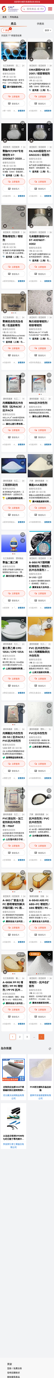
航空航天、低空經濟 (38, 66)
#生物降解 (7, 860)
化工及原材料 (8, 66)
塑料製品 (19, 558)
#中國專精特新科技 (37, 522)
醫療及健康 (34, 896)
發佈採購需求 (13, 1372)
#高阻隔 (6, 608)
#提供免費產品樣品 (11, 281)
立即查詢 (16, 96)
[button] (13, 227)
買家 (9, 1364)
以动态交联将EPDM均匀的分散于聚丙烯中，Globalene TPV (13, 1139)
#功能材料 (33, 111)
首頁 (4, 17)
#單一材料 (7, 111)
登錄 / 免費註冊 (14, 1368)
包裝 (21, 896)
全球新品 (35, 954)
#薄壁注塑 (7, 778)
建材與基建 (7, 399)
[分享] (22, 47)
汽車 (21, 232)
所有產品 (14, 17)
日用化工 (18, 66)
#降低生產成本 (9, 693)
